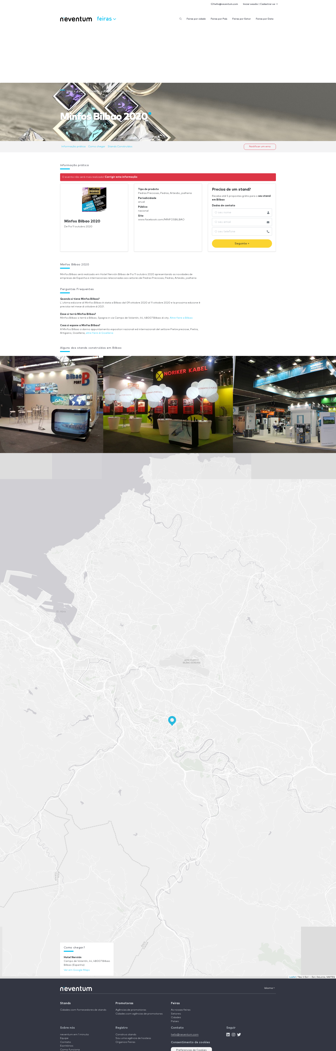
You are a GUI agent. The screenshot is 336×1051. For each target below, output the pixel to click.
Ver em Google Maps (77, 970)
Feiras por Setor (241, 19)
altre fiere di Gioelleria (99, 333)
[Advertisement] (168, 53)
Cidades (176, 1017)
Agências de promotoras (131, 1010)
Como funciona (70, 1049)
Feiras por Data (264, 19)
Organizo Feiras (125, 1042)
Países (175, 1021)
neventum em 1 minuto (74, 1034)
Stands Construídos (120, 146)
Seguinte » (242, 243)
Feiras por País (219, 19)
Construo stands (126, 1034)
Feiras (175, 1003)
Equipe (64, 1038)
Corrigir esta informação (121, 177)
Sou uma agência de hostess (133, 1038)
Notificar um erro (260, 146)
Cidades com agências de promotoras (139, 1014)
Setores (176, 1014)
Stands (65, 1003)
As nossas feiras (180, 1010)
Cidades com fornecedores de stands (83, 1010)
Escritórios (66, 1046)
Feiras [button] (105, 18)
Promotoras (124, 1003)
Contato (65, 1042)
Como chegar (96, 146)
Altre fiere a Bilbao (181, 318)
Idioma (268, 988)
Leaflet (292, 976)
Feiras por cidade (196, 19)
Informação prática (73, 146)
